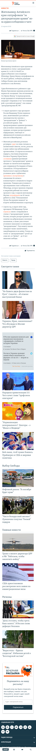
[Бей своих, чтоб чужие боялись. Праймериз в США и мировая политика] (18, 441)
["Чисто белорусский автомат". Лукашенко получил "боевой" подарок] (18, 505)
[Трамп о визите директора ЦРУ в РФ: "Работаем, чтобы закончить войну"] (18, 542)
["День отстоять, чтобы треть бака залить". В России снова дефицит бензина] (18, 609)
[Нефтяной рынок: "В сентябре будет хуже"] (18, 478)
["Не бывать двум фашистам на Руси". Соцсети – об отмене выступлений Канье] (18, 280)
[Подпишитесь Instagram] (25, 727)
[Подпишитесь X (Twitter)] (12, 727)
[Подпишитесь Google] (3, 727)
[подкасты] (14, 749)
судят (14, 144)
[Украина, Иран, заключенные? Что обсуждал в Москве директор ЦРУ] (18, 310)
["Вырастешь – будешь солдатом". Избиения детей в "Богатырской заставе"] (18, 639)
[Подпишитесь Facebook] (7, 727)
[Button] (14, 31)
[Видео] (22, 749)
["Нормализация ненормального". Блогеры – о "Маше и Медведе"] (18, 411)
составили (7, 159)
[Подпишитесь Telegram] (21, 727)
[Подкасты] (3, 732)
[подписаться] (7, 732)
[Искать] (31, 749)
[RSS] (29, 727)
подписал (7, 212)
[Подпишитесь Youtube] (16, 727)
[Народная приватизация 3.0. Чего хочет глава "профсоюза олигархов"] (18, 381)
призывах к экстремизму (13, 176)
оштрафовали (15, 195)
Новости (5, 8)
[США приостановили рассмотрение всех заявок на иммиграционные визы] (18, 572)
